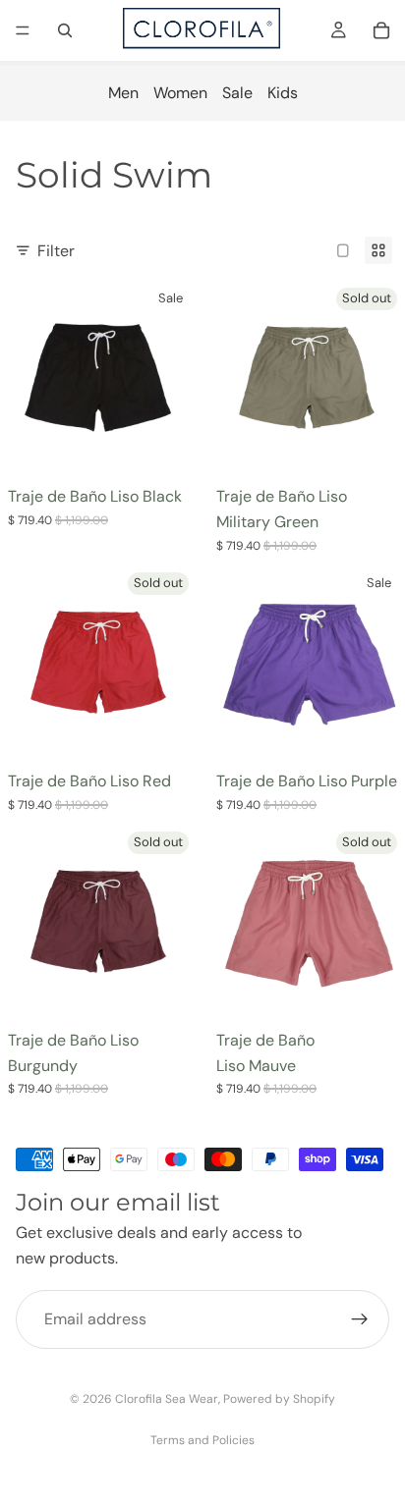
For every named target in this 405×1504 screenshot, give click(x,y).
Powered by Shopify (279, 1399)
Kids (282, 92)
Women (180, 92)
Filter (56, 251)
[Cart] (381, 30)
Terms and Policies (202, 1440)
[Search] (65, 30)
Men (123, 92)
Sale (237, 92)
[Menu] (22, 30)
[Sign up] (359, 1320)
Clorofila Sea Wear (166, 1399)
